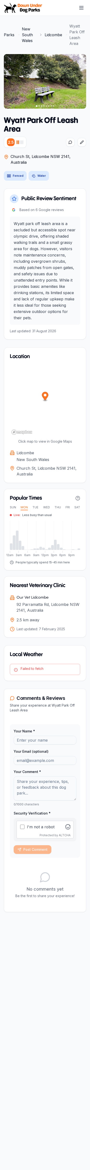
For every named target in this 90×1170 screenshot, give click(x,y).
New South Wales (27, 35)
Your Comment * (27, 772)
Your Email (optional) (31, 751)
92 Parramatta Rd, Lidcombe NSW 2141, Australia (48, 607)
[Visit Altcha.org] (68, 827)
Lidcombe (53, 34)
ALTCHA (65, 835)
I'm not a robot (40, 826)
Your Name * (24, 731)
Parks (9, 34)
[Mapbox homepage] (21, 432)
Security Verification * (32, 813)
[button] (45, 397)
